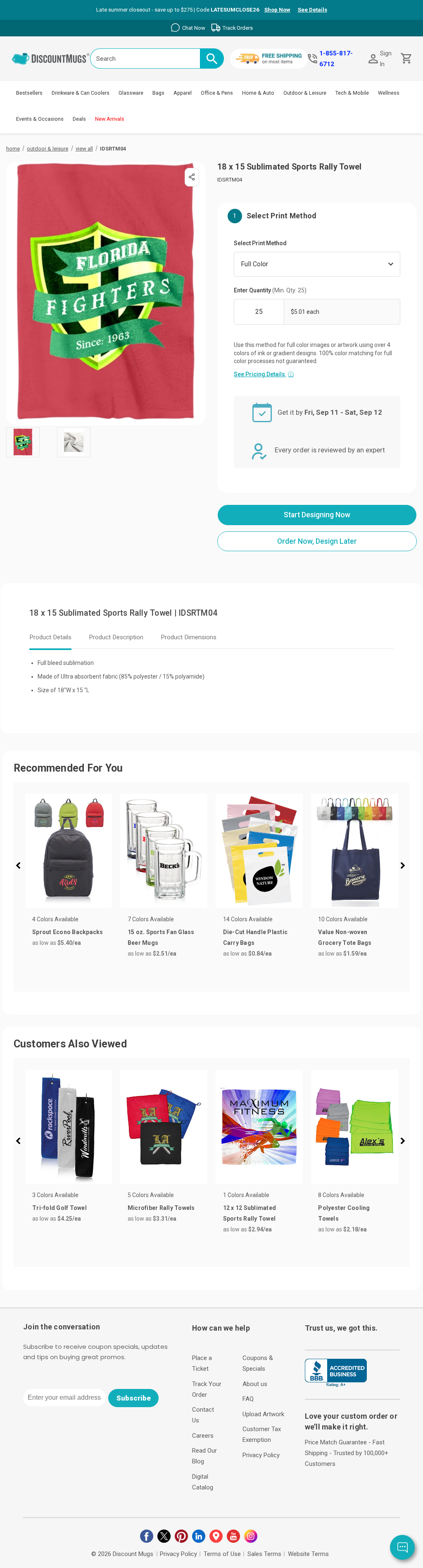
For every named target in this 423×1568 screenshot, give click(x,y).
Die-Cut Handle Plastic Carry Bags (255, 937)
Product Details (50, 637)
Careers (203, 1435)
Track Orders (238, 28)
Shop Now (277, 10)
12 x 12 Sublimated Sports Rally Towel (249, 1213)
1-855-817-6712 (336, 59)
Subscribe (133, 1398)
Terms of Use (222, 1554)
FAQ (248, 1399)
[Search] (212, 58)
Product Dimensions (188, 637)
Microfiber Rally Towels (161, 1208)
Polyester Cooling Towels (344, 1213)
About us (254, 1384)
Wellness (388, 93)
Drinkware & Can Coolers (80, 93)
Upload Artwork (263, 1414)
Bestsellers (29, 93)
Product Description (116, 637)
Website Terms (308, 1554)
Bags (158, 93)
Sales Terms (264, 1554)
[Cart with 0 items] (405, 58)
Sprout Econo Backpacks (67, 932)
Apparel (182, 93)
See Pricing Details (264, 374)
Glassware (131, 93)
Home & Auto (258, 93)
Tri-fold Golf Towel (59, 1208)
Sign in (386, 58)
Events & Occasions (40, 119)
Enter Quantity (270, 290)
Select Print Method (260, 243)
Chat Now (193, 28)
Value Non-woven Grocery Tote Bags (344, 937)
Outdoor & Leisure (304, 93)
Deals (79, 119)
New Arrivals (109, 119)
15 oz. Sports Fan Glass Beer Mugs (161, 937)
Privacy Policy (261, 1455)
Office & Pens (217, 93)
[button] (21, 866)
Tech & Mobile (352, 93)
